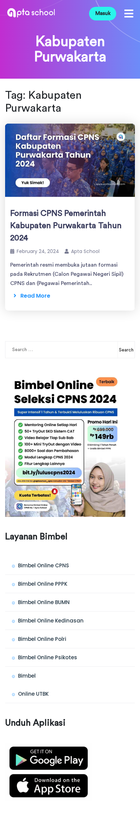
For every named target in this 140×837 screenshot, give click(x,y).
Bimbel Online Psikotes (47, 657)
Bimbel (27, 675)
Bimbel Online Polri (42, 639)
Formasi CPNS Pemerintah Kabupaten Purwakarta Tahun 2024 (66, 225)
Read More (33, 296)
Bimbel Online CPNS (43, 565)
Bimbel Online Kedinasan (51, 620)
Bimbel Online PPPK (42, 583)
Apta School (85, 251)
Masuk (102, 13)
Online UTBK (33, 693)
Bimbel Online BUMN (44, 602)
